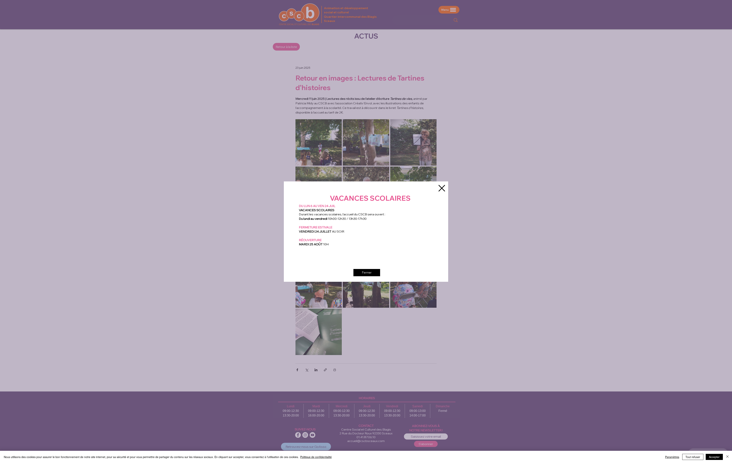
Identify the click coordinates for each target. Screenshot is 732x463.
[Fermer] (727, 457)
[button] (441, 188)
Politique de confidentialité (316, 457)
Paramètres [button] (672, 457)
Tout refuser (692, 457)
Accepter (714, 457)
